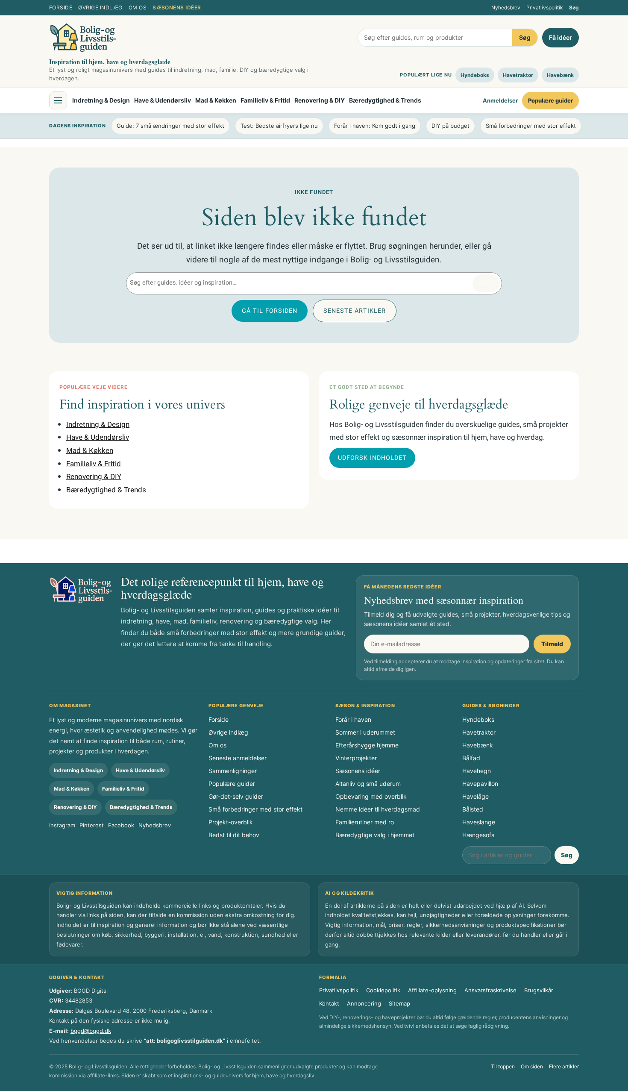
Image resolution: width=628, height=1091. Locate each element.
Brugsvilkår (538, 990)
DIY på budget (450, 125)
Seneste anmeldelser (237, 758)
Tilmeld (552, 643)
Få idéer (560, 37)
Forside (60, 7)
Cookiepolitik (383, 990)
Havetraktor (518, 75)
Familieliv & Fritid (265, 100)
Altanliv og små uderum (368, 783)
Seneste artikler (354, 310)
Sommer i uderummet (365, 732)
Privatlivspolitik (544, 7)
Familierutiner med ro (364, 822)
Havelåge (475, 796)
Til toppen (503, 1066)
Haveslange (478, 822)
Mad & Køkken (215, 100)
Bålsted (472, 809)
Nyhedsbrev (505, 7)
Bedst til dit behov (233, 834)
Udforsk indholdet (372, 457)
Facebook (121, 825)
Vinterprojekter (356, 758)
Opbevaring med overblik (371, 796)
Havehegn (476, 770)
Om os (138, 7)
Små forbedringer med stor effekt (531, 125)
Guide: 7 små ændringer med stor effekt (170, 125)
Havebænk (560, 75)
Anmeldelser (500, 100)
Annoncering (364, 1003)
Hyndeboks (475, 75)
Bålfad (471, 758)
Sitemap (399, 1003)
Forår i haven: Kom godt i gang (374, 125)
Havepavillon (480, 783)
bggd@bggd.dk (90, 1030)
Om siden (532, 1066)
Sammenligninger (232, 770)
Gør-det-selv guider (235, 796)
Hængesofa (478, 834)
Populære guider (550, 100)
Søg (574, 7)
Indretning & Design (101, 100)
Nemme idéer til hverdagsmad (377, 809)
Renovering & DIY (319, 100)
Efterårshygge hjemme (367, 745)
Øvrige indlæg (100, 7)
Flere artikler (564, 1066)
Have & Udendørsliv (162, 100)
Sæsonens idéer (177, 7)
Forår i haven (353, 719)
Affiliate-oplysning (432, 990)
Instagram (62, 825)
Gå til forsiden (269, 310)
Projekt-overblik (230, 822)
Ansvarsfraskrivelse (490, 990)
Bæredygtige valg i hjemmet (374, 834)
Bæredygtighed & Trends (385, 100)
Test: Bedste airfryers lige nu (279, 125)
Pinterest (91, 825)
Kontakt (329, 1003)
